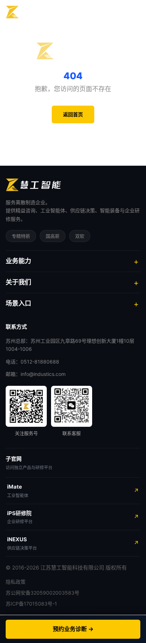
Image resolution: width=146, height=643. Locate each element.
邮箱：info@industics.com (36, 374)
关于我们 (18, 282)
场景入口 (18, 303)
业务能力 (18, 261)
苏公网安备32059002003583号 (42, 593)
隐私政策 (16, 582)
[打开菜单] (132, 12)
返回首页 (73, 114)
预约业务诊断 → (73, 628)
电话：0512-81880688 (32, 362)
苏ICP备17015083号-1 (31, 604)
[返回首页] (33, 12)
